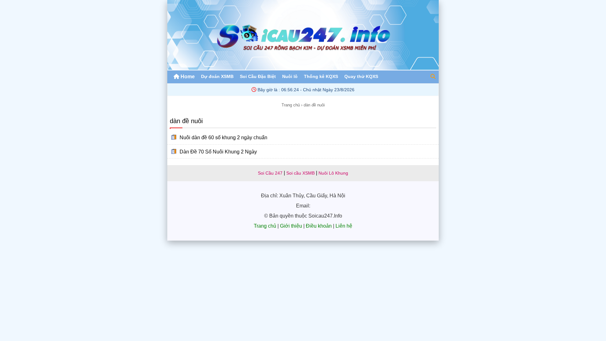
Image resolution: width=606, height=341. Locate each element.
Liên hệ (344, 226)
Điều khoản (319, 226)
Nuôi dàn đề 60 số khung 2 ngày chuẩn (223, 137)
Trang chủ (291, 105)
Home (187, 76)
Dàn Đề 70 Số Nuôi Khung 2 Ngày (218, 151)
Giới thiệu (291, 226)
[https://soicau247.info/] (303, 68)
